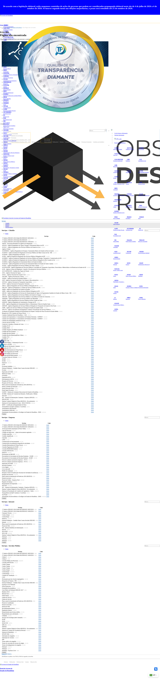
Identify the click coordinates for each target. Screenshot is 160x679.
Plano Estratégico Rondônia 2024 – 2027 (20, 142)
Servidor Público (9, 227)
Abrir (92, 238)
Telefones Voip (20, 662)
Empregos (67, 142)
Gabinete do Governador (17, 135)
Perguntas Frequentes (87, 142)
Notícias (62, 142)
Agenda (43, 137)
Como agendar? (48, 142)
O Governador (14, 133)
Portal (5, 142)
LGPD (73, 142)
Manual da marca (36, 142)
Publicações (55, 142)
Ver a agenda (47, 139)
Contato (78, 142)
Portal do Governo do (16, 127)
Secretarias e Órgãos (116, 145)
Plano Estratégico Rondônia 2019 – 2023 (20, 139)
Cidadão (7, 223)
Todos (6, 233)
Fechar (4, 414)
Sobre (9, 131)
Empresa (7, 224)
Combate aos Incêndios (98, 142)
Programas (13, 137)
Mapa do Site (155, 148)
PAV (5, 144)
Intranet (7, 226)
